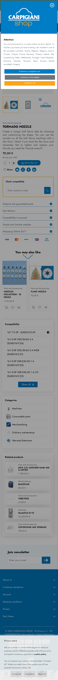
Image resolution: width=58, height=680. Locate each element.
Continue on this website (30, 77)
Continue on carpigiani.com (29, 71)
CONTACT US (29, 83)
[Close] (52, 5)
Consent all (16, 674)
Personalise (29, 674)
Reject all (42, 674)
